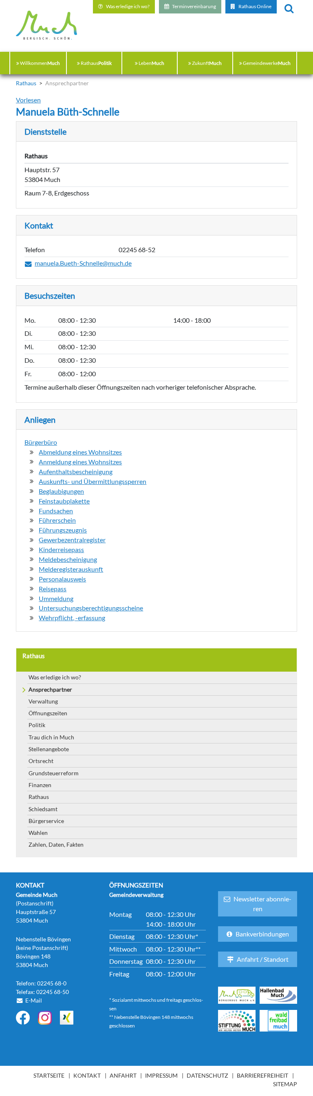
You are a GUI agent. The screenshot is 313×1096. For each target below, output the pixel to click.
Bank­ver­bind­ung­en (262, 934)
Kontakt (87, 1075)
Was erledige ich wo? (55, 677)
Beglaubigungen (61, 491)
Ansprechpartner (50, 689)
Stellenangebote (49, 748)
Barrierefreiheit (262, 1075)
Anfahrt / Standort (263, 959)
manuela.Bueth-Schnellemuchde (83, 263)
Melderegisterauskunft (71, 569)
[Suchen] (289, 8)
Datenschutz (207, 1075)
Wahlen (38, 832)
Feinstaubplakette (64, 501)
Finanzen (40, 784)
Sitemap (285, 1083)
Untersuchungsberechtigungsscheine (91, 608)
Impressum (161, 1075)
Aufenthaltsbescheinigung (75, 472)
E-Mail (33, 1000)
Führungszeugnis (63, 530)
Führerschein (57, 520)
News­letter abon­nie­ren (262, 903)
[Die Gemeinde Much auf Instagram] (45, 1018)
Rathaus (39, 796)
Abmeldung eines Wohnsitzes (80, 452)
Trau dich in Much (51, 737)
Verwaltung (43, 701)
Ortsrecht (41, 760)
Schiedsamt (43, 808)
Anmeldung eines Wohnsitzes (80, 462)
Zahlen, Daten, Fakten (56, 844)
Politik (37, 724)
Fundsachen (56, 511)
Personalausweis (62, 579)
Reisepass (52, 589)
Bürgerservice (46, 820)
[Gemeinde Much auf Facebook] (23, 1018)
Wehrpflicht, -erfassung (72, 618)
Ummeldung (56, 599)
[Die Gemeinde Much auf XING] (67, 1018)
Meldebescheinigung (68, 559)
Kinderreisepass (61, 550)
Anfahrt (123, 1075)
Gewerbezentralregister (72, 540)
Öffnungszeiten (48, 713)
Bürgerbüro (40, 442)
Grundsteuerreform (54, 773)
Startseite (48, 1075)
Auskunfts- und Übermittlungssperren (92, 481)
